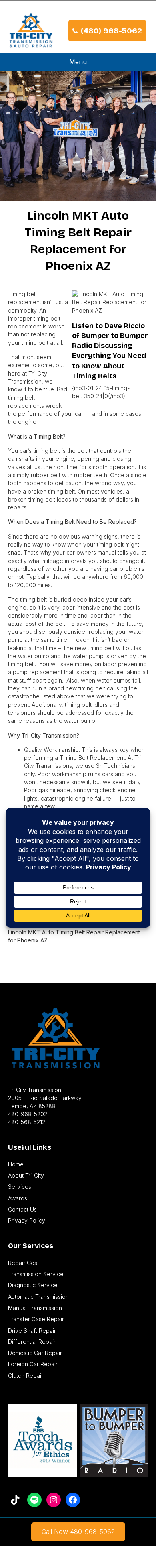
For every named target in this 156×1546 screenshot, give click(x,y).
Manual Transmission (35, 1307)
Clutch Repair (25, 1375)
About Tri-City (26, 1175)
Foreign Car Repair (33, 1364)
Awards (17, 1198)
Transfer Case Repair (36, 1319)
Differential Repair (32, 1341)
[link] (78, 1531)
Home (16, 1164)
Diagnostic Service (33, 1285)
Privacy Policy (26, 1220)
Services (19, 1186)
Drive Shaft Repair (32, 1330)
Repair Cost (23, 1262)
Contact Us (22, 1209)
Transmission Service (36, 1274)
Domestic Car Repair (35, 1352)
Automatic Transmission (38, 1296)
